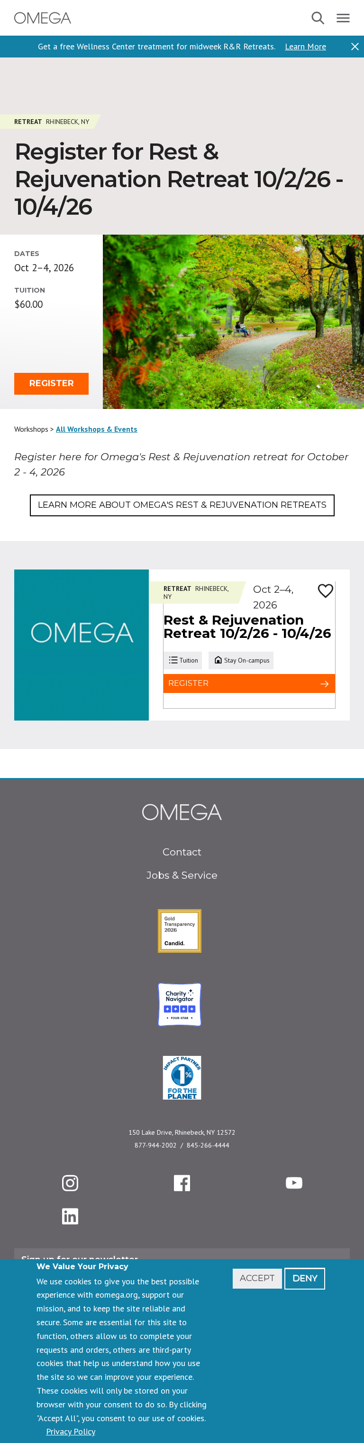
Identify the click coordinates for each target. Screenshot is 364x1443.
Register (51, 383)
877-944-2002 (156, 1145)
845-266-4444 (208, 1145)
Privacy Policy (70, 1431)
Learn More (305, 46)
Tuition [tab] (188, 660)
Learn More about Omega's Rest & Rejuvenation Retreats (182, 505)
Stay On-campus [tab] (247, 660)
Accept (257, 1278)
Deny (304, 1278)
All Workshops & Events (96, 429)
